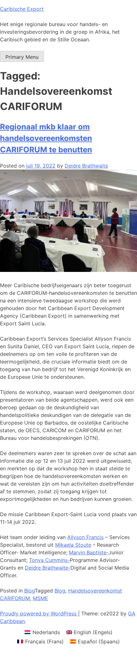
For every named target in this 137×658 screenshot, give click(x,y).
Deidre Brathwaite (86, 166)
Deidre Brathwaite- (47, 567)
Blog (29, 590)
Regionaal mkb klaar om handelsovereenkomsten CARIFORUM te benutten (46, 138)
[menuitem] (42, 632)
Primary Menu (22, 57)
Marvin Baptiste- (89, 552)
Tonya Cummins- (49, 560)
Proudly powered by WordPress (39, 613)
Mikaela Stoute (73, 545)
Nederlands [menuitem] (46, 632)
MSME (40, 598)
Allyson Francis (85, 537)
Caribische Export (22, 9)
